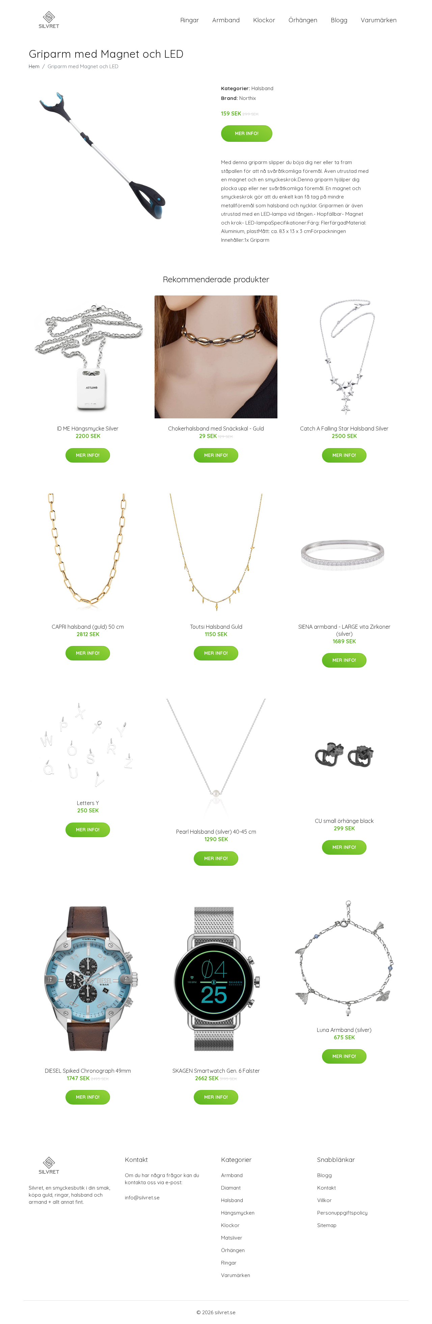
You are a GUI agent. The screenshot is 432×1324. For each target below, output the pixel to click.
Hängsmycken (237, 1213)
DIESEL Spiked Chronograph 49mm (88, 1070)
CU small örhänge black (344, 820)
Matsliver (231, 1238)
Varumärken (379, 20)
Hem (34, 66)
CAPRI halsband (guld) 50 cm (88, 626)
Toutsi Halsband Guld (216, 626)
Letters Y (88, 803)
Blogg (339, 20)
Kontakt (326, 1188)
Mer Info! (247, 133)
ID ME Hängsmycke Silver (87, 428)
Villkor (324, 1200)
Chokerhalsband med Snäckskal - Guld (216, 428)
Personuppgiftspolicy (342, 1213)
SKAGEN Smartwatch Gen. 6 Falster (216, 1070)
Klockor (264, 20)
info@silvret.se (142, 1197)
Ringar (189, 20)
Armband (226, 20)
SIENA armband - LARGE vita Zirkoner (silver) (344, 630)
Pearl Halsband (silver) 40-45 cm (216, 831)
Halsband (262, 88)
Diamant (231, 1188)
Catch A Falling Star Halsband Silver (344, 428)
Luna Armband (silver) (344, 1030)
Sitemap (326, 1225)
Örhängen (303, 20)
